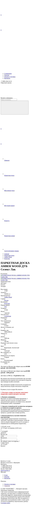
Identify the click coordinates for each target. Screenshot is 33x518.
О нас (6, 475)
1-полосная (7, 316)
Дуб (5, 306)
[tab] (16, 281)
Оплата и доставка (9, 76)
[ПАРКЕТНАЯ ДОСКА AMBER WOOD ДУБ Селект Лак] (16, 280)
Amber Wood (8, 297)
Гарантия (7, 486)
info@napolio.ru (5, 470)
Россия (6, 300)
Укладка (6, 75)
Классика (7, 303)
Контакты (7, 78)
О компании (8, 73)
